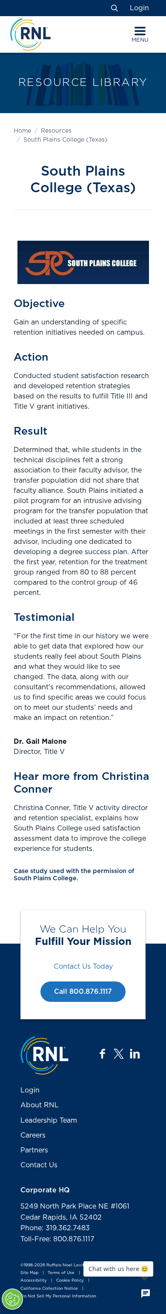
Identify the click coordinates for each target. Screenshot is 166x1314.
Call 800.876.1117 (83, 991)
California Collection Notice (49, 1288)
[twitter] (118, 1053)
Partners (34, 1150)
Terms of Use (61, 1273)
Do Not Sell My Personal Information (58, 1296)
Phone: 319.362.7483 (55, 1228)
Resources (56, 131)
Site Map (29, 1273)
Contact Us (38, 1165)
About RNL (39, 1105)
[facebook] (102, 1053)
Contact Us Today (83, 966)
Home (22, 131)
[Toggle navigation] (140, 31)
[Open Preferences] (12, 1299)
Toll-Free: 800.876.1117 (57, 1239)
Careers (33, 1135)
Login (139, 8)
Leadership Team (48, 1120)
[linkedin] (134, 1053)
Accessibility (33, 1281)
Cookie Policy (70, 1281)
